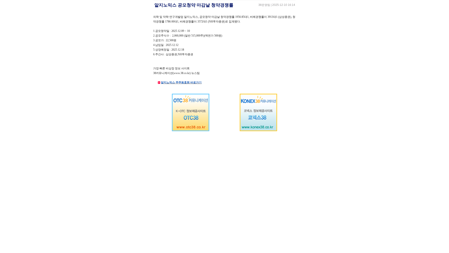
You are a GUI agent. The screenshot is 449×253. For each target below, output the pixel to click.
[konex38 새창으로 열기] (258, 130)
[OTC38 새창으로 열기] (190, 130)
